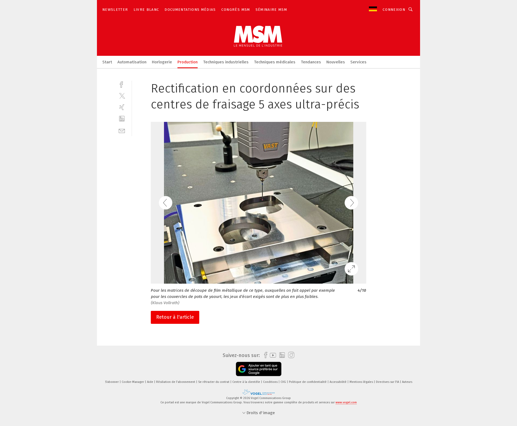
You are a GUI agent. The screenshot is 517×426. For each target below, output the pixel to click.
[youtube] (271, 355)
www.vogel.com (346, 402)
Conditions (270, 382)
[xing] (121, 107)
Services (358, 62)
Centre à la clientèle (246, 382)
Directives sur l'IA (388, 382)
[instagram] (289, 355)
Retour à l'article (175, 317)
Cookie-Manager (133, 382)
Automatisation (131, 62)
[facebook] (121, 84)
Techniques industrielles (226, 62)
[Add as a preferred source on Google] (258, 369)
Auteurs (407, 382)
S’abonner (112, 382)
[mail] (121, 130)
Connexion (394, 9)
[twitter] (121, 95)
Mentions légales (362, 382)
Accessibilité (338, 382)
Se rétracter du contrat (214, 382)
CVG (284, 382)
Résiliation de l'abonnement (176, 382)
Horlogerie (162, 62)
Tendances (311, 62)
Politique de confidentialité (308, 382)
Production (187, 62)
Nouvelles (335, 62)
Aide (150, 382)
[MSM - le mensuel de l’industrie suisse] (107, 61)
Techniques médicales (274, 62)
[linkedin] (121, 118)
